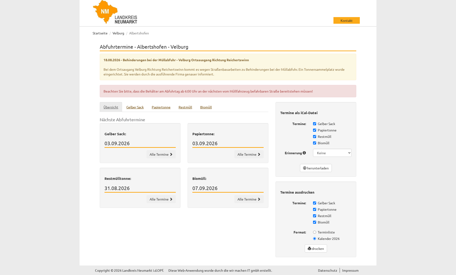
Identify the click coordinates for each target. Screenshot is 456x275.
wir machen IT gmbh (244, 270)
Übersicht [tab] (111, 107)
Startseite (100, 33)
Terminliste (326, 232)
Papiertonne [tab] (161, 107)
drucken (317, 248)
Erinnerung (294, 153)
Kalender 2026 (329, 238)
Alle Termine (159, 154)
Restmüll (324, 136)
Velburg (118, 33)
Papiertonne (327, 130)
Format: (300, 232)
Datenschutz (327, 270)
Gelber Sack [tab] (135, 107)
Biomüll (323, 143)
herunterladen (317, 168)
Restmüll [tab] (185, 107)
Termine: (299, 123)
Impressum (350, 270)
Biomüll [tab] (206, 107)
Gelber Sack (326, 123)
